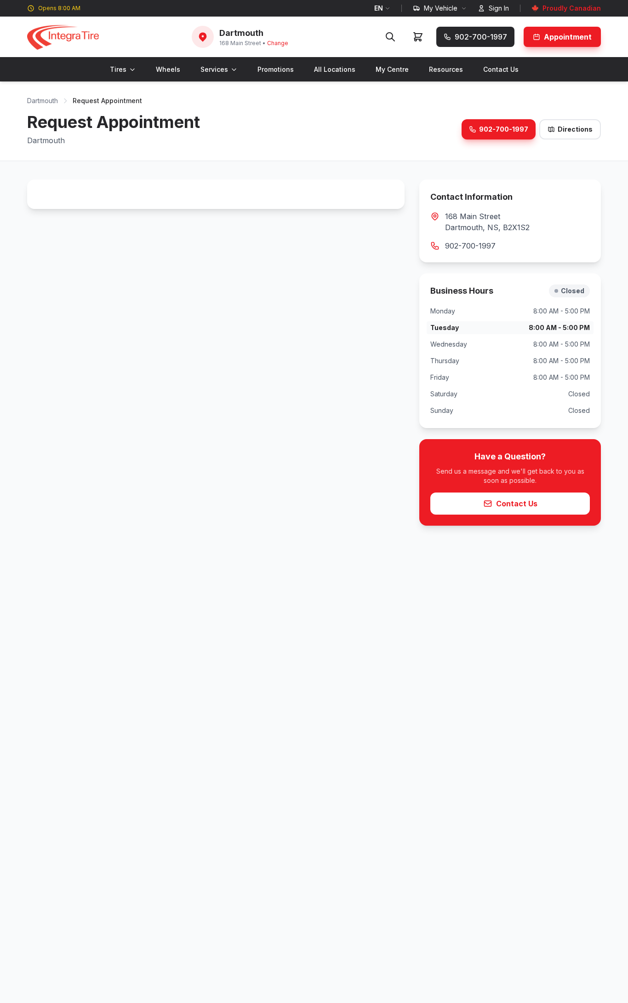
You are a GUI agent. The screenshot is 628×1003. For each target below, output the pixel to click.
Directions (575, 129)
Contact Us (501, 69)
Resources (446, 69)
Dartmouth (42, 100)
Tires (118, 69)
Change (277, 43)
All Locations (334, 69)
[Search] (390, 37)
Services (214, 69)
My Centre (392, 69)
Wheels (168, 69)
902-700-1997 (503, 129)
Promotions (275, 69)
